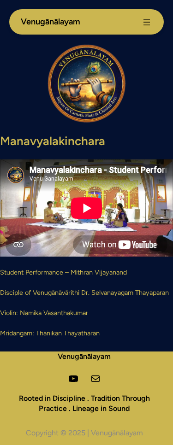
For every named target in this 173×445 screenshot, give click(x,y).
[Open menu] (146, 22)
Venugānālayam (84, 356)
